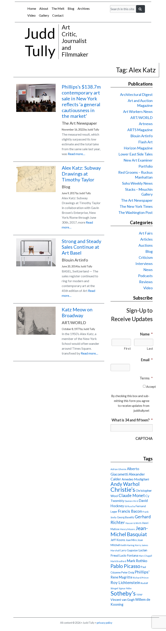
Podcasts (145, 275)
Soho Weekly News (137, 183)
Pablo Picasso (125, 566)
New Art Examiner (138, 160)
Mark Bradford (118, 561)
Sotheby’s (123, 593)
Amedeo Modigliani (135, 479)
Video (31, 15)
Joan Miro (131, 540)
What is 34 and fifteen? (132, 420)
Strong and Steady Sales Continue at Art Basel (81, 247)
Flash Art (145, 142)
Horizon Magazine (138, 148)
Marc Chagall (145, 555)
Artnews (146, 123)
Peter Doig (127, 572)
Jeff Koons (118, 540)
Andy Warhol (125, 484)
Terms (146, 378)
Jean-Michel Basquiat (129, 531)
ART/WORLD (141, 117)
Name (146, 334)
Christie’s (123, 489)
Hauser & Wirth (134, 523)
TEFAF (139, 594)
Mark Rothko (137, 560)
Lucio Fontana (128, 555)
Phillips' (142, 571)
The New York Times (136, 206)
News (148, 269)
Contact (58, 15)
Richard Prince (141, 577)
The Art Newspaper (137, 200)
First (127, 348)
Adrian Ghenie (118, 469)
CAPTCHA (144, 438)
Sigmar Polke (125, 588)
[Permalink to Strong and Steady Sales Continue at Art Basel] (36, 265)
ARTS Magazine (140, 129)
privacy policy (104, 622)
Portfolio (145, 166)
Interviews (144, 263)
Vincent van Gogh (123, 599)
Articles (146, 239)
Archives (84, 8)
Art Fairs (146, 233)
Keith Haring (127, 545)
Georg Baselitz (125, 517)
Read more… (76, 154)
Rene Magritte (121, 577)
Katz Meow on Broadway (77, 312)
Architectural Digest (136, 94)
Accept (151, 386)
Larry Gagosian (129, 550)
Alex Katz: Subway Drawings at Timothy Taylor (81, 173)
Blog (71, 8)
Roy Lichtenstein (125, 582)
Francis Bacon (130, 511)
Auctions (145, 245)
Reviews (146, 282)
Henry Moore (127, 529)
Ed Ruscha (130, 506)
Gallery (44, 15)
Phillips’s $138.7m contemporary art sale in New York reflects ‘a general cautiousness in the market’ (81, 101)
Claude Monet (132, 495)
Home (31, 8)
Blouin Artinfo (141, 136)
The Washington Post (135, 212)
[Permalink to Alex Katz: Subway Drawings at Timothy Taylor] (36, 192)
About (43, 8)
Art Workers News (138, 111)
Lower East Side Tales (135, 154)
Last (150, 348)
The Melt (57, 8)
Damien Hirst (131, 501)
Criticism (146, 257)
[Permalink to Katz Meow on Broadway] (36, 333)
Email (147, 360)
